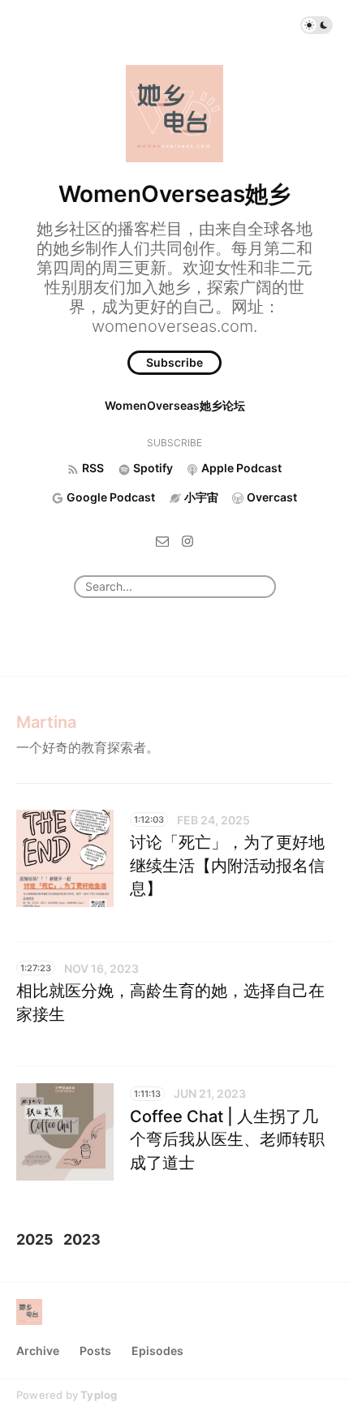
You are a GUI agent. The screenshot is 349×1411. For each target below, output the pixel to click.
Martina (46, 722)
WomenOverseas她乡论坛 (175, 405)
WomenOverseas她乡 (174, 194)
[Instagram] (187, 540)
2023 (82, 1239)
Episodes (157, 1350)
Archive (37, 1350)
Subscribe (174, 362)
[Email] (162, 540)
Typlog (98, 1394)
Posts (95, 1350)
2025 (35, 1239)
